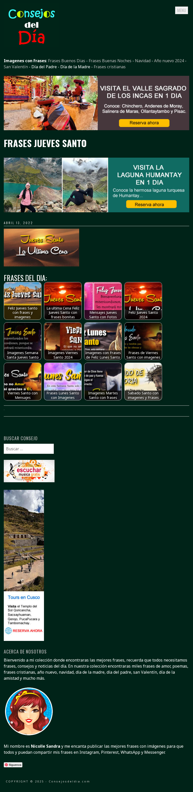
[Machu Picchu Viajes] (96, 128)
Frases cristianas (110, 67)
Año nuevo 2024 (169, 60)
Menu (181, 10)
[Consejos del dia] (31, 45)
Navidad (143, 60)
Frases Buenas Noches (110, 60)
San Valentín (16, 67)
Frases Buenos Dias (66, 60)
